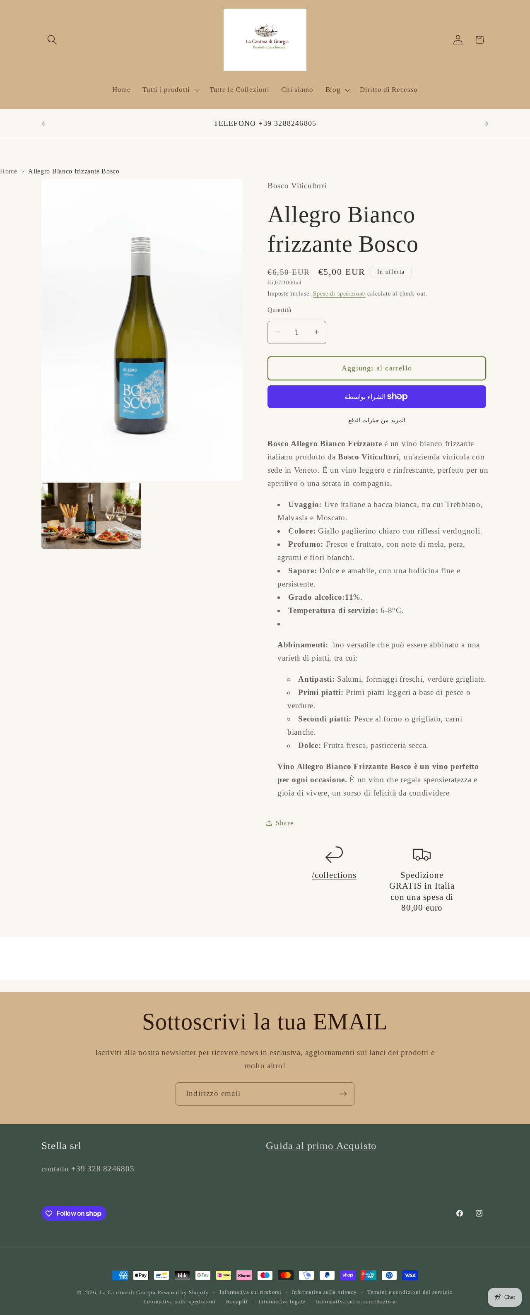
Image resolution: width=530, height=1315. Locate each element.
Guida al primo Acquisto (321, 1145)
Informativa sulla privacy (324, 1292)
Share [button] (285, 823)
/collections (334, 875)
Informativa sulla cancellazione (356, 1301)
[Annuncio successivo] (487, 123)
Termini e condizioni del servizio (410, 1292)
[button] (52, 40)
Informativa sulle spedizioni (179, 1301)
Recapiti (237, 1301)
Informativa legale (282, 1301)
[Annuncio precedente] (43, 123)
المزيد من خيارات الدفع (376, 419)
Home (8, 171)
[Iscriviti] (343, 1094)
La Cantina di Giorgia (127, 1292)
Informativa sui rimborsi (250, 1292)
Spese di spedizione (339, 293)
